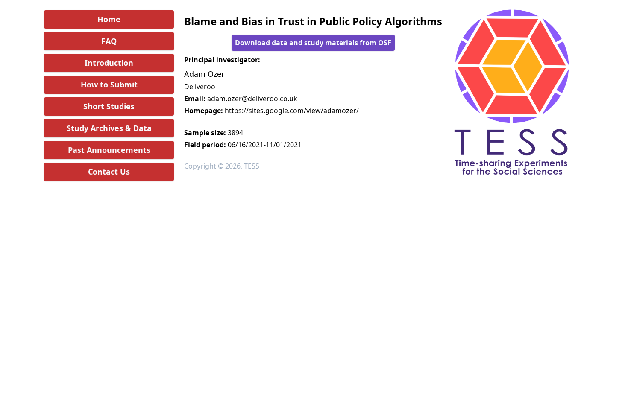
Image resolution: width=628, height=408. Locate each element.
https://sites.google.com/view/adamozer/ (292, 110)
